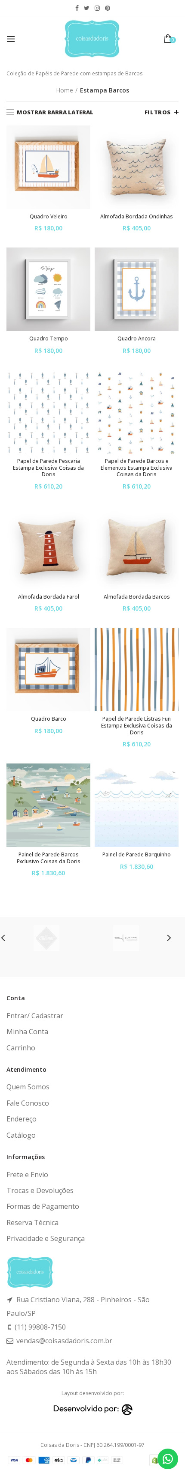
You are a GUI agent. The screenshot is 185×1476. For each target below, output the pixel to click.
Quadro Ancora (136, 338)
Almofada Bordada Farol (48, 596)
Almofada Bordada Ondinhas (136, 216)
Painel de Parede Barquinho (136, 854)
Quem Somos (27, 1086)
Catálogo (21, 1135)
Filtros (158, 112)
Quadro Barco (48, 719)
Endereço (21, 1119)
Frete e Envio (27, 1174)
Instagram (97, 8)
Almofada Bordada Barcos (137, 596)
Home (64, 90)
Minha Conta (27, 1031)
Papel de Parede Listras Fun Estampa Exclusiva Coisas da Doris (136, 726)
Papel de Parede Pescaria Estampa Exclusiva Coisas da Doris (48, 468)
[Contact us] (167, 1459)
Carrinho (20, 1048)
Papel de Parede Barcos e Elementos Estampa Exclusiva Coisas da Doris (137, 468)
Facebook (77, 8)
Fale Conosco (27, 1103)
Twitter (86, 8)
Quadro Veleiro (49, 216)
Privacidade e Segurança (45, 1238)
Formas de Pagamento (42, 1206)
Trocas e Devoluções (40, 1190)
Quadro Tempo (48, 338)
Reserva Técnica (32, 1222)
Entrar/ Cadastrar (34, 1015)
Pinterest (107, 8)
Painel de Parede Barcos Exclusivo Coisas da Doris (48, 858)
